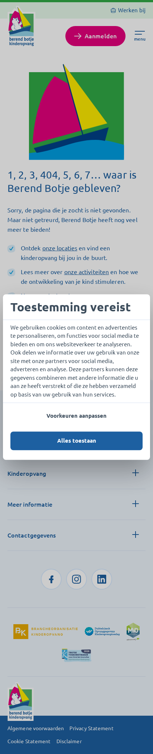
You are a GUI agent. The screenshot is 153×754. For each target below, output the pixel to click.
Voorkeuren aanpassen (76, 416)
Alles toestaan (76, 440)
